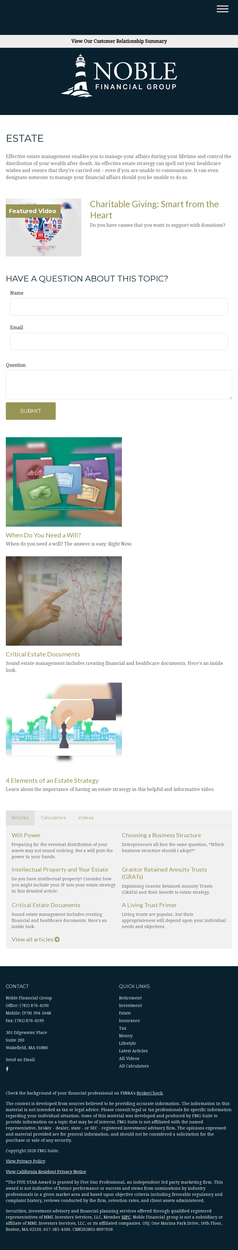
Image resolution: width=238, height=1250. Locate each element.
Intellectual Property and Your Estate (60, 869)
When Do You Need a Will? (43, 535)
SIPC (126, 1217)
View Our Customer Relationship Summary (119, 41)
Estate (125, 1013)
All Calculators (134, 1066)
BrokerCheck (150, 1093)
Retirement (130, 998)
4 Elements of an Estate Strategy (52, 780)
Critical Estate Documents (43, 654)
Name (17, 293)
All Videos (129, 1058)
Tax (122, 1028)
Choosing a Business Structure (161, 834)
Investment (130, 1005)
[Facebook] (7, 1069)
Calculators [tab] (53, 817)
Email (16, 327)
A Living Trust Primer (149, 904)
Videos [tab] (86, 817)
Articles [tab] (20, 817)
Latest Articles (133, 1051)
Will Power (26, 834)
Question (16, 365)
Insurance (129, 1020)
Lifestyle (127, 1043)
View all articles (33, 939)
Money (126, 1035)
